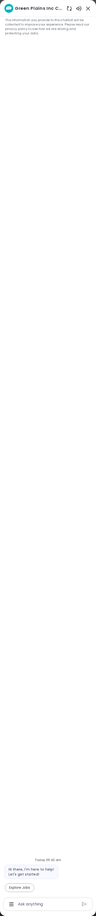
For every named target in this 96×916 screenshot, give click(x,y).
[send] (84, 904)
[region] (48, 456)
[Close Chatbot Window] (88, 8)
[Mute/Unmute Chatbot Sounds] (78, 8)
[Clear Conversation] (69, 8)
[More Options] (11, 904)
